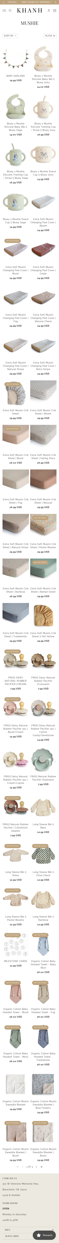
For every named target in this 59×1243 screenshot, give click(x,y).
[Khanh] (29, 10)
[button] (36, 1166)
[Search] (10, 10)
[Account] (49, 10)
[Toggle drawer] (4, 10)
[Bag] (54, 10)
